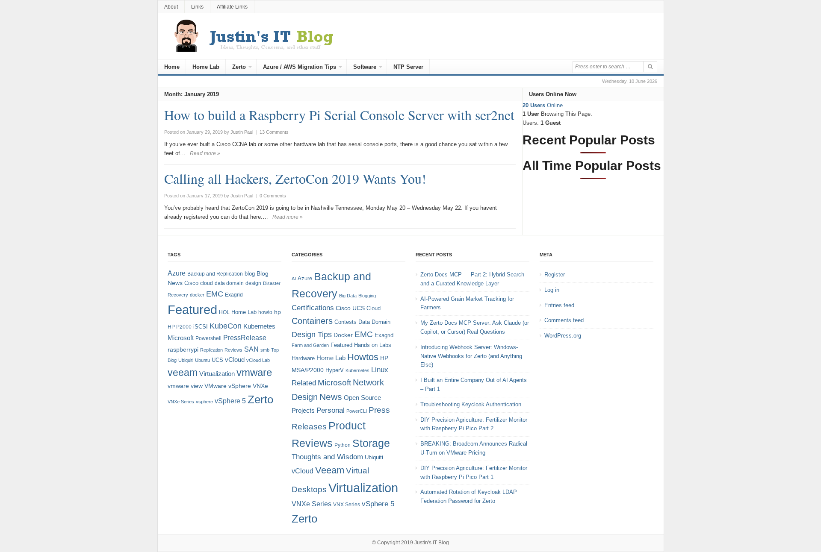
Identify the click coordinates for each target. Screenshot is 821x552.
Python (342, 445)
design (253, 283)
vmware (254, 372)
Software (364, 67)
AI (294, 278)
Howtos (362, 357)
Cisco (191, 283)
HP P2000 (180, 327)
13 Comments (274, 132)
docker (197, 294)
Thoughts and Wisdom (327, 457)
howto (265, 312)
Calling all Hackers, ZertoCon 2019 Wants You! (295, 178)
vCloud (235, 359)
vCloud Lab (258, 360)
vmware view (185, 385)
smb (264, 349)
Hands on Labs (372, 345)
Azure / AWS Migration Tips (299, 67)
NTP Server (408, 67)
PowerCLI (356, 411)
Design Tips (312, 334)
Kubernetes (259, 326)
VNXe (260, 385)
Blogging (367, 295)
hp (277, 311)
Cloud (373, 308)
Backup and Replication (215, 274)
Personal (330, 410)
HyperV (334, 370)
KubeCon (226, 326)
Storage (371, 443)
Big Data (348, 295)
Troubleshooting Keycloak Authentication (470, 404)
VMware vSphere (227, 386)
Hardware (303, 358)
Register (554, 274)
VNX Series (346, 504)
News (330, 397)
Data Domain (374, 322)
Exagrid (234, 295)
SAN (251, 349)
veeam (183, 372)
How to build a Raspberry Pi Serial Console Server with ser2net (339, 115)
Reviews (233, 349)
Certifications (313, 308)
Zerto (239, 67)
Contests (345, 322)
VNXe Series (181, 401)
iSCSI (200, 326)
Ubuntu (202, 360)
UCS (217, 360)
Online (543, 105)
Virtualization (217, 373)
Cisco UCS (350, 308)
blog (250, 273)
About (171, 7)
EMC (214, 294)
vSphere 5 (230, 401)
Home (172, 67)
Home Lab (205, 67)
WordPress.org (562, 335)
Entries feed (559, 305)
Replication (211, 349)
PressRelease (244, 337)
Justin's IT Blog (431, 543)
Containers (312, 321)
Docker (343, 335)
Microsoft (181, 338)
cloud (206, 283)
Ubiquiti (185, 360)
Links (197, 7)
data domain (229, 283)
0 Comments (273, 195)
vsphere (204, 401)
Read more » (205, 153)
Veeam (329, 470)
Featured (192, 309)
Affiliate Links (232, 7)
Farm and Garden (310, 345)
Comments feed (564, 320)
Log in (551, 290)
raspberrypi (183, 349)
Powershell (208, 338)
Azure (177, 273)
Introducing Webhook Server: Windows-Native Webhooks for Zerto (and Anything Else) (471, 356)
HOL (224, 312)
